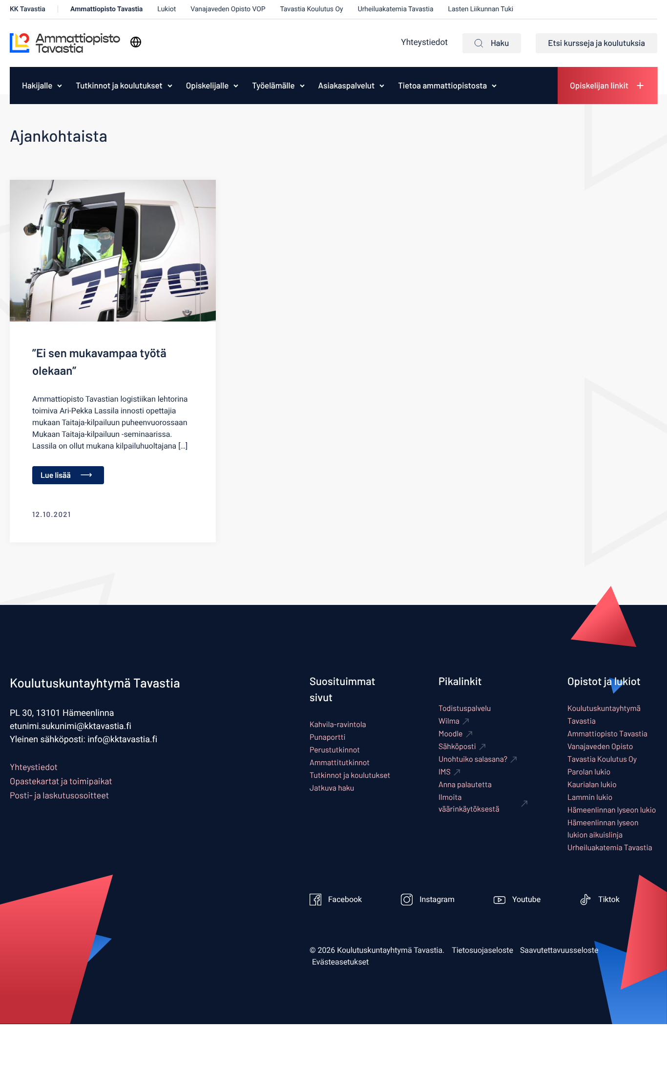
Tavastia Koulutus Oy (311, 9)
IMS (444, 771)
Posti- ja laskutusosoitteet (59, 795)
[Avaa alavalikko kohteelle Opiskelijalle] (235, 85)
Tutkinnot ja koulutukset (119, 85)
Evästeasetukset (340, 962)
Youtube (526, 899)
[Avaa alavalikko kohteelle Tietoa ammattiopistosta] (494, 85)
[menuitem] (35, 85)
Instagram (437, 899)
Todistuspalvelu (464, 708)
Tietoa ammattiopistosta (442, 85)
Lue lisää (56, 475)
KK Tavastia (27, 9)
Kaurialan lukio (592, 784)
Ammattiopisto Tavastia (106, 9)
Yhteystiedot (424, 43)
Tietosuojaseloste (482, 950)
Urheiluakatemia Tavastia (396, 9)
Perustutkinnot (335, 749)
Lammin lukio (589, 797)
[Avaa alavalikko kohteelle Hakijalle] (59, 85)
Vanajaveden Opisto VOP (227, 9)
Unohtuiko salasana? (472, 759)
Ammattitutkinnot (340, 762)
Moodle (450, 733)
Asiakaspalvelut (346, 85)
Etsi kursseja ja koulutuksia (596, 43)
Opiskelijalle (207, 85)
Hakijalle (37, 85)
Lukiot (166, 9)
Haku (500, 43)
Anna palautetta (465, 784)
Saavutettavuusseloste (559, 950)
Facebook (345, 899)
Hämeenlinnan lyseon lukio (611, 810)
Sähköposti (457, 746)
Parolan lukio (588, 771)
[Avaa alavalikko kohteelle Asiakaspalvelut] (381, 85)
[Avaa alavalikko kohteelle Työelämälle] (302, 85)
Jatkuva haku (332, 788)
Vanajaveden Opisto (600, 746)
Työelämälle (273, 85)
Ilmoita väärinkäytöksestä (469, 803)
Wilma (448, 721)
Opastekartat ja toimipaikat (61, 780)
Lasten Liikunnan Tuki (481, 9)
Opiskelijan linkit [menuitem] (599, 85)
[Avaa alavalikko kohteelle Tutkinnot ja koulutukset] (169, 85)
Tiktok (609, 899)
